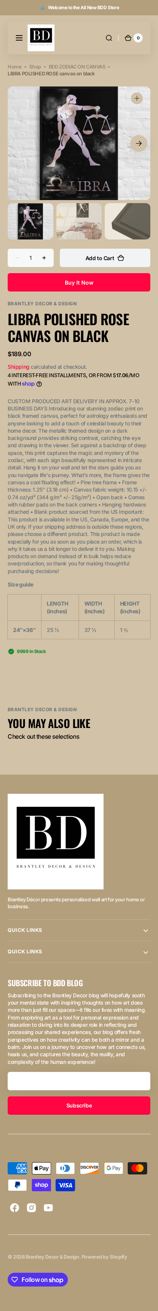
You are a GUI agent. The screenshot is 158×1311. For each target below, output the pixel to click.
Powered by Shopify (104, 1257)
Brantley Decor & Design (52, 1257)
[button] (19, 37)
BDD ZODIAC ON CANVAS (77, 67)
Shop (35, 67)
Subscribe (79, 1105)
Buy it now (79, 282)
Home (14, 67)
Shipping (19, 366)
